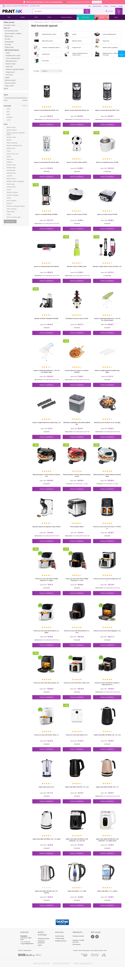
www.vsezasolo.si (83, 963)
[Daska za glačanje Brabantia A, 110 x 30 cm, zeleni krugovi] (107, 299)
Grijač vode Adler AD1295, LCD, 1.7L (107, 787)
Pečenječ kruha (11, 187)
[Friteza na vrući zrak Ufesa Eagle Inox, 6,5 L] (107, 560)
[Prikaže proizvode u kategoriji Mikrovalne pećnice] (36, 41)
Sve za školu (85, 17)
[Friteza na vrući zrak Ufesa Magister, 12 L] (107, 612)
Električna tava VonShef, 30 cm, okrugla (107, 422)
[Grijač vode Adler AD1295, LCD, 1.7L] (107, 768)
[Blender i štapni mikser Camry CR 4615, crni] (107, 247)
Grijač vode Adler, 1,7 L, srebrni (107, 891)
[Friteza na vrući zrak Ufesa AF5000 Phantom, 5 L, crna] (77, 560)
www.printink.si (41, 963)
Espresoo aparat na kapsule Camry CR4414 (46, 526)
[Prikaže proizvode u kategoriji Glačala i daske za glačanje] (97, 47)
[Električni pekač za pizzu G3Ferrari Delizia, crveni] (77, 455)
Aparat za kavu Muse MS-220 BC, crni (46, 110)
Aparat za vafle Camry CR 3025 (107, 214)
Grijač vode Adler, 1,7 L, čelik (77, 891)
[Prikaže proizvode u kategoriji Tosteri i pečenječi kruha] (97, 34)
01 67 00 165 (22, 6)
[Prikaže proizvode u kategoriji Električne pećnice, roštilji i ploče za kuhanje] (97, 54)
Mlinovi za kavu (11, 178)
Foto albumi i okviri (9, 25)
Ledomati (9, 176)
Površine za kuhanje (12, 195)
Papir (36, 17)
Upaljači (7, 77)
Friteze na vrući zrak (12, 154)
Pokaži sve (25, 106)
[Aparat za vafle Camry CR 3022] (77, 195)
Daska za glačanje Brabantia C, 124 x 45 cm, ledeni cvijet (46, 371)
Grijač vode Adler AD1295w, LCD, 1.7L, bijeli (46, 839)
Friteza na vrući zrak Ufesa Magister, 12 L (107, 631)
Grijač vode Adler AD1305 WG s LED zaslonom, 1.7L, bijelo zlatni (107, 840)
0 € (119, 14)
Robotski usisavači (10, 80)
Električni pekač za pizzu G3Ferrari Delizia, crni (46, 475)
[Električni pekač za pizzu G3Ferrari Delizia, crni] (46, 455)
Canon (8, 109)
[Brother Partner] (62, 922)
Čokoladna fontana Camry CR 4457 (77, 318)
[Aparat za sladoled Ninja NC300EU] (46, 195)
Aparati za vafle (11, 137)
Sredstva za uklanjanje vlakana (15, 69)
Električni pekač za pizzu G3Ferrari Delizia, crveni (77, 475)
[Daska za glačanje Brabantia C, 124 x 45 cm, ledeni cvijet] (46, 351)
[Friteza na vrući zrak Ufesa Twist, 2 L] (46, 716)
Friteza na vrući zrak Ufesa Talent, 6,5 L (77, 683)
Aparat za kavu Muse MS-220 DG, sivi (77, 110)
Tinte (9, 17)
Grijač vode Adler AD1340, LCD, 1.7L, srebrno (46, 892)
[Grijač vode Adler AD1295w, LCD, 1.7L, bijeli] (46, 820)
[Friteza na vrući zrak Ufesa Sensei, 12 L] (46, 664)
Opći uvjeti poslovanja (96, 950)
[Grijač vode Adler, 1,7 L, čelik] (77, 872)
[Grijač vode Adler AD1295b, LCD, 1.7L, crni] (107, 716)
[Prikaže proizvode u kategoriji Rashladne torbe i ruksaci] (36, 34)
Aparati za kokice (12, 130)
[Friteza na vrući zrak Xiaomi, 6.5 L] (77, 716)
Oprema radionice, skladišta (13, 33)
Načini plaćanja (97, 6)
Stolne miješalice (12, 209)
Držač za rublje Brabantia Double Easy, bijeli (107, 371)
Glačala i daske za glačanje (110, 47)
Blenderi (9, 140)
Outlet (101, 17)
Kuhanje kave (46, 54)
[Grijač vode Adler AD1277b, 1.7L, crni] (77, 768)
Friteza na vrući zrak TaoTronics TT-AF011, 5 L (107, 527)
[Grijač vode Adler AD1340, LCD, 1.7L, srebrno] (46, 872)
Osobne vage (10, 184)
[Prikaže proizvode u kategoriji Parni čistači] (36, 60)
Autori (105, 950)
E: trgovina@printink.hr (27, 943)
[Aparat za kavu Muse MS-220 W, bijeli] (46, 143)
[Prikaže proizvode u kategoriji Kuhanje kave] (36, 54)
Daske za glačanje (12, 143)
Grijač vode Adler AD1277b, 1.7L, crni (77, 787)
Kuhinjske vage (11, 167)
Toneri (22, 17)
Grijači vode (9, 66)
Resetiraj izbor (10, 221)
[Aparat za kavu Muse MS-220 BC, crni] (46, 91)
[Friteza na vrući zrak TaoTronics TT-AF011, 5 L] (107, 508)
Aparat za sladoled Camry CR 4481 (107, 162)
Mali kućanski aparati (12, 50)
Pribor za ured (9, 22)
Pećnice (9, 189)
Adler (8, 111)
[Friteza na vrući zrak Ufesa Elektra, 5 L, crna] (77, 612)
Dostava (106, 6)
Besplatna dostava (60, 941)
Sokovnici (9, 203)
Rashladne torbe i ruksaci (13, 55)
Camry (8, 120)
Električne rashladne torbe (14, 145)
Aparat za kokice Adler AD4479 (77, 162)
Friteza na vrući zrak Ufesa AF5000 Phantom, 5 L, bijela (46, 579)
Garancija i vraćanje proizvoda (78, 941)
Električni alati (9, 36)
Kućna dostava (59, 936)
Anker (8, 114)
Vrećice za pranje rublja (13, 217)
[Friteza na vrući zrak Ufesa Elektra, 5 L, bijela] (46, 612)
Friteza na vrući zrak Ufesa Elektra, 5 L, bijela (46, 631)
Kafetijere (9, 162)
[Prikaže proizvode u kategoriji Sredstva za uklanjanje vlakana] (36, 47)
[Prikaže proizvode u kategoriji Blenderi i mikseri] (67, 41)
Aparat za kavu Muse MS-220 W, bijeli (46, 162)
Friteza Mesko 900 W (77, 526)
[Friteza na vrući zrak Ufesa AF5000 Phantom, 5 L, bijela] (46, 560)
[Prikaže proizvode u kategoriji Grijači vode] (97, 41)
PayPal (40, 945)
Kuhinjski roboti (11, 173)
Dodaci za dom (9, 86)
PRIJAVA (110, 11)
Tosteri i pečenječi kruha (13, 58)
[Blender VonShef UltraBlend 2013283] (46, 299)
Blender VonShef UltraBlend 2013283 (46, 318)
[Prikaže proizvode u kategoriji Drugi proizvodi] (67, 47)
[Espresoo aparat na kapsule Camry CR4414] (46, 508)
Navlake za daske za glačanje (15, 181)
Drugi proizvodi (10, 72)
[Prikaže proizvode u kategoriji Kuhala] (67, 34)
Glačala (9, 156)
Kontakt (120, 6)
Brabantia (9, 117)
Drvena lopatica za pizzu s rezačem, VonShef (77, 371)
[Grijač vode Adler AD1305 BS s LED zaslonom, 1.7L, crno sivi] (77, 820)
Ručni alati (8, 44)
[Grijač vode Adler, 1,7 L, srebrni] (107, 872)
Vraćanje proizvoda (78, 936)
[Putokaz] (32, 22)
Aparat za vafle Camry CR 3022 (77, 214)
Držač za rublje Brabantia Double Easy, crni (46, 422)
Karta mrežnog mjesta (84, 950)
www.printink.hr (61, 963)
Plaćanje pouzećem (43, 938)
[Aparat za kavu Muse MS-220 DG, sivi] (77, 91)
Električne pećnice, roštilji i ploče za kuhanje (111, 54)
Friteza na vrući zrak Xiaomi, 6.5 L (77, 735)
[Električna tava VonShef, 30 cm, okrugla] (107, 403)
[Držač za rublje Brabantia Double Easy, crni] (46, 403)
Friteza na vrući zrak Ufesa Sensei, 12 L (46, 683)
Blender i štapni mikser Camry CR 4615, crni (107, 266)
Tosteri (9, 214)
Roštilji (9, 198)
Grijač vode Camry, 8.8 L (46, 787)
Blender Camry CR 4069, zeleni (77, 266)
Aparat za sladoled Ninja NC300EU (46, 214)
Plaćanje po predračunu (41, 942)
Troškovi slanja (59, 938)
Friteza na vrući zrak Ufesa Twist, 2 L (46, 735)
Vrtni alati (7, 39)
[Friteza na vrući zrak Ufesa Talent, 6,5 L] (77, 664)
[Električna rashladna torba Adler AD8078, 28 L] (77, 403)
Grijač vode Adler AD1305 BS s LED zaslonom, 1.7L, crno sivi (77, 840)
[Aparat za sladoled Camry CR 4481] (107, 143)
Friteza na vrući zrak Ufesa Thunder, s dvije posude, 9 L (107, 683)
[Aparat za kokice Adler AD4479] (77, 143)
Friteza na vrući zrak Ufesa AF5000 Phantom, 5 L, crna (77, 579)
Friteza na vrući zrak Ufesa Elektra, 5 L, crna (77, 631)
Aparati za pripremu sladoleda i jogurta (16, 133)
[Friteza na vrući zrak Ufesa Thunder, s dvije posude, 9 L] (107, 664)
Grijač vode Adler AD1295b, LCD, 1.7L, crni (107, 735)
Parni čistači (9, 75)
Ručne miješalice (11, 200)
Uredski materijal (66, 17)
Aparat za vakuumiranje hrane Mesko (46, 266)
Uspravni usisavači (10, 83)
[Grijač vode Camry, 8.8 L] (46, 768)
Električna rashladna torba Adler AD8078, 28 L (76, 423)
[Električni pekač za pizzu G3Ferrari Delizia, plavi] (107, 455)
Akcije (116, 17)
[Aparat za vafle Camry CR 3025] (107, 195)
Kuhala (8, 53)
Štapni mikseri (11, 211)
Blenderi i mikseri (11, 64)
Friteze (9, 151)
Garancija (113, 6)
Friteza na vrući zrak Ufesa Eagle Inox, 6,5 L (107, 579)
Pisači (49, 17)
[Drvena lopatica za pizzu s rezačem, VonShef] (77, 351)
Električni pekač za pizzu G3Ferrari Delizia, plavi (107, 475)
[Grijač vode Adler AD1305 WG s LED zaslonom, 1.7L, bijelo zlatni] (107, 820)
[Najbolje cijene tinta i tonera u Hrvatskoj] (12, 11)
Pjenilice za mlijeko (12, 192)
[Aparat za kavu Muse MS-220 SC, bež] (107, 91)
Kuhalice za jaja (11, 165)
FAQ (89, 6)
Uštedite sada (97, 2)
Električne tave (11, 148)
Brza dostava (76, 944)
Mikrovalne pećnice (11, 61)
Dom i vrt (7, 28)
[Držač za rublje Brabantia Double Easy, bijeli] (107, 351)
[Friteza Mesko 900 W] (77, 508)
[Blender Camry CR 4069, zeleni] (77, 247)
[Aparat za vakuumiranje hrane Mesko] (46, 247)
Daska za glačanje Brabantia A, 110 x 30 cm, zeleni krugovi (107, 319)
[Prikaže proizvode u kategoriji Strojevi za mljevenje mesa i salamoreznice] (67, 54)
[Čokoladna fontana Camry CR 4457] (77, 299)
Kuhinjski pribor (9, 42)
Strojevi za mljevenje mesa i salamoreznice (80, 54)
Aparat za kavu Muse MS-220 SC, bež (107, 110)
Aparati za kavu (11, 127)
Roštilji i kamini (9, 47)
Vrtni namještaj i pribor (11, 31)
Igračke (6, 88)
